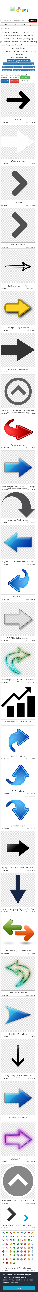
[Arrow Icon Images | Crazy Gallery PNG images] (18, 931)
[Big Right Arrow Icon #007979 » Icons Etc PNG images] (18, 848)
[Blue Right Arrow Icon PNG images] (18, 1015)
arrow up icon (18, 70)
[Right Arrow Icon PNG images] (18, 225)
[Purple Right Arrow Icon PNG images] (18, 1139)
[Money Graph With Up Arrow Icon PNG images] (18, 702)
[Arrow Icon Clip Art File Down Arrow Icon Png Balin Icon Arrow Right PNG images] (18, 391)
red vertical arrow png (10, 64)
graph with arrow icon (22, 61)
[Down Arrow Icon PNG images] (18, 429)
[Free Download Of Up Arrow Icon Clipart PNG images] (18, 1181)
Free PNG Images (7, 25)
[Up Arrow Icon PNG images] (18, 775)
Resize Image (28, 25)
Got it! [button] (19, 1288)
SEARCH (33, 21)
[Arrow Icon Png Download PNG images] (18, 505)
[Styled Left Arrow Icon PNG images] (18, 973)
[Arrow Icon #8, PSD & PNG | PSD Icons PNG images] (18, 1214)
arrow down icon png (26, 64)
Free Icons (18, 25)
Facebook (5, 81)
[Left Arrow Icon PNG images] (18, 580)
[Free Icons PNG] (19, 9)
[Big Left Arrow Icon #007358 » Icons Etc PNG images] (18, 542)
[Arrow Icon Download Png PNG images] (18, 350)
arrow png (18, 67)
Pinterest (14, 81)
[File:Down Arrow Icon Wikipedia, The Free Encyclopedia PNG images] (18, 890)
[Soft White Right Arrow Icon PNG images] (18, 619)
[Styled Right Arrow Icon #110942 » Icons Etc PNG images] (18, 660)
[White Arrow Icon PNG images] (18, 142)
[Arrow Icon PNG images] (18, 183)
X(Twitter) (24, 81)
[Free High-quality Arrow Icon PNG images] (18, 308)
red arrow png (29, 70)
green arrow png (29, 67)
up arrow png (7, 70)
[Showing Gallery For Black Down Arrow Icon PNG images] (18, 1056)
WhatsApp (25, 78)
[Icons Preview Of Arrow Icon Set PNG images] (18, 1248)
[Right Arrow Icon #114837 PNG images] (18, 266)
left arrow (11, 61)
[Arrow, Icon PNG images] (18, 100)
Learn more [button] (14, 1283)
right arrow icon (7, 67)
